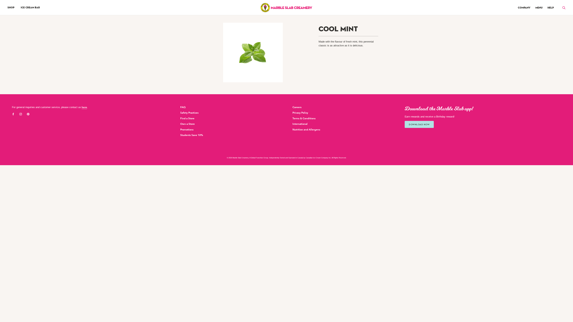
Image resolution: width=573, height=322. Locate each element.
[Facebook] (13, 114)
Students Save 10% (191, 135)
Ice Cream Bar (30, 7)
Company (524, 7)
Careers (297, 107)
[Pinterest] (28, 114)
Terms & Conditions (304, 118)
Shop (10, 7)
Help (550, 7)
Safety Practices (189, 112)
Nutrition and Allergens (306, 129)
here (84, 107)
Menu (539, 7)
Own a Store (187, 124)
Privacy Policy (300, 112)
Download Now (419, 124)
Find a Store (187, 118)
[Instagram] (20, 114)
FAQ (182, 107)
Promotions (187, 129)
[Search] (564, 7)
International (300, 124)
